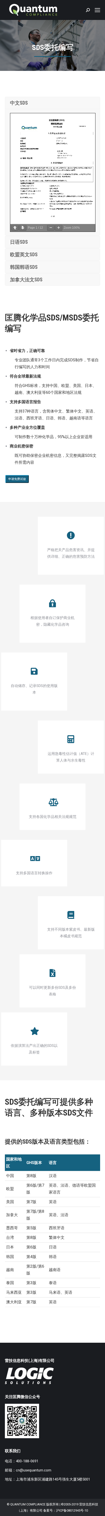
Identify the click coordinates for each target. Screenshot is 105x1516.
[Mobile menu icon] (97, 10)
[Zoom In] (58, 228)
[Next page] (22, 228)
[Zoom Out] (50, 228)
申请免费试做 (17, 479)
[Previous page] (15, 228)
